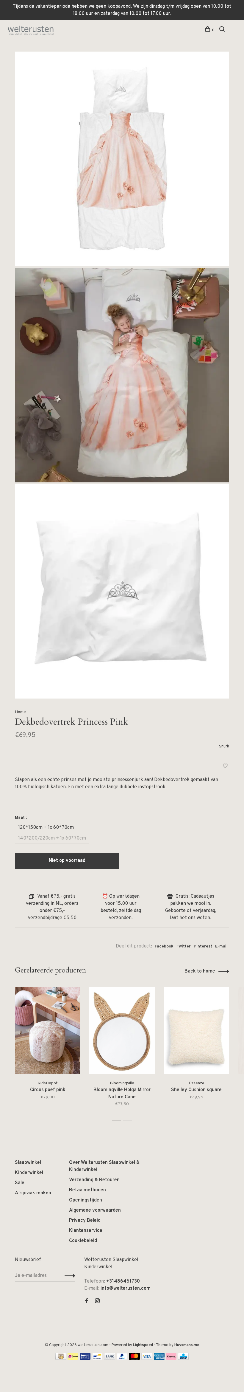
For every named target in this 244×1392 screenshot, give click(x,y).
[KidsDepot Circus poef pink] (47, 1030)
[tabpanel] (47, 1051)
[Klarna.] (171, 1359)
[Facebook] (86, 1302)
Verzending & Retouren (94, 1180)
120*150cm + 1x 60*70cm (46, 828)
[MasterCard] (134, 1359)
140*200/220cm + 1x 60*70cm (52, 838)
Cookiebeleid (83, 1241)
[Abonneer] (68, 1275)
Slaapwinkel (28, 1163)
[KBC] (183, 1359)
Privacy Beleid (85, 1221)
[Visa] (146, 1359)
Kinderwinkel (29, 1173)
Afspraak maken (33, 1193)
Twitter (183, 946)
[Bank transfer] (109, 1359)
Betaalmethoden (87, 1190)
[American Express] (159, 1359)
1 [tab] (118, 1120)
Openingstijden (85, 1200)
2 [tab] (129, 1120)
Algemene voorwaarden (95, 1210)
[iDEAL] (73, 1359)
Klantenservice (85, 1231)
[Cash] (60, 1359)
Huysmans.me (186, 1345)
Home (20, 712)
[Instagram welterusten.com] (97, 1302)
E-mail (221, 946)
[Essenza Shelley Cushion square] (196, 1030)
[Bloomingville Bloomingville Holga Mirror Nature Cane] (122, 1030)
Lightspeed (143, 1345)
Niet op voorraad (67, 861)
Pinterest (203, 946)
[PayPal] (122, 1359)
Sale (19, 1183)
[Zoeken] (222, 30)
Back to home (199, 971)
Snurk (224, 746)
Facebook (164, 946)
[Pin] (85, 1359)
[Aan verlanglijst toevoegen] (225, 767)
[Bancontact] (97, 1359)
